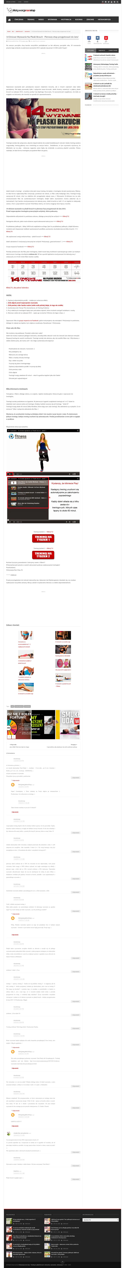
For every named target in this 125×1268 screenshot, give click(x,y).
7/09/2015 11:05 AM (23, 803)
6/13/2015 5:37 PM (19, 1077)
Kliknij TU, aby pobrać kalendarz (17, 288)
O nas (19, 2)
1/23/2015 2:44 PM (19, 840)
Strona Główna (10, 2)
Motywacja (66, 20)
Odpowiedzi (15, 780)
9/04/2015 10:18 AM (23, 1117)
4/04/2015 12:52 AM (19, 979)
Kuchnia (79, 20)
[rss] (117, 2)
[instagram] (105, 2)
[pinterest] (114, 2)
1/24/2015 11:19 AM (19, 859)
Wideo (41, 20)
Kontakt (26, 2)
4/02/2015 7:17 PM (19, 965)
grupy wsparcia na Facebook (28, 320)
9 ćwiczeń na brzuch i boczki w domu (104, 55)
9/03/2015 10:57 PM (19, 1093)
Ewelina (16, 1171)
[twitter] (108, 2)
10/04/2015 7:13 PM (19, 1135)
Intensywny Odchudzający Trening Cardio (105, 64)
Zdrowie (90, 20)
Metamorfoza (104, 20)
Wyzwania (52, 20)
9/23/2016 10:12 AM (19, 1173)
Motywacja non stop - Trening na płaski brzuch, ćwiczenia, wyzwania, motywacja (41, 1265)
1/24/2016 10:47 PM (19, 1159)
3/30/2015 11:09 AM (23, 920)
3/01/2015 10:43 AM (19, 886)
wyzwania (27, 31)
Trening (30, 20)
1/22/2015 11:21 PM (19, 821)
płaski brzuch (19, 31)
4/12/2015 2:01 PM (19, 1009)
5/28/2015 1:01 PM (23, 1053)
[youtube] (111, 2)
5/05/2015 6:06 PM (19, 1022)
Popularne (90, 50)
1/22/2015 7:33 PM (23, 786)
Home (8, 31)
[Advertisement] (43, 68)
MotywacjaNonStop (25, 784)
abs (13, 31)
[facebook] (102, 2)
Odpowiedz (75, 777)
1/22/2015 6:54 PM (19, 760)
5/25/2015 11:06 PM (19, 1036)
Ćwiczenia (19, 20)
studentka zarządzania (21, 1133)
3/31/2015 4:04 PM (19, 944)
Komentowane (113, 50)
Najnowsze (102, 50)
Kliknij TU (66, 216)
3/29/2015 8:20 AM (19, 899)
